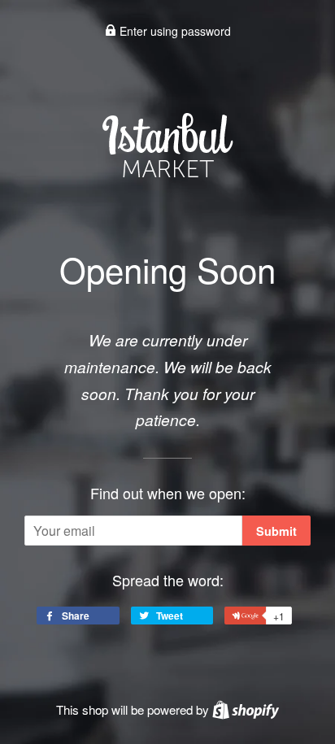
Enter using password (173, 31)
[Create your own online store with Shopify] (245, 709)
